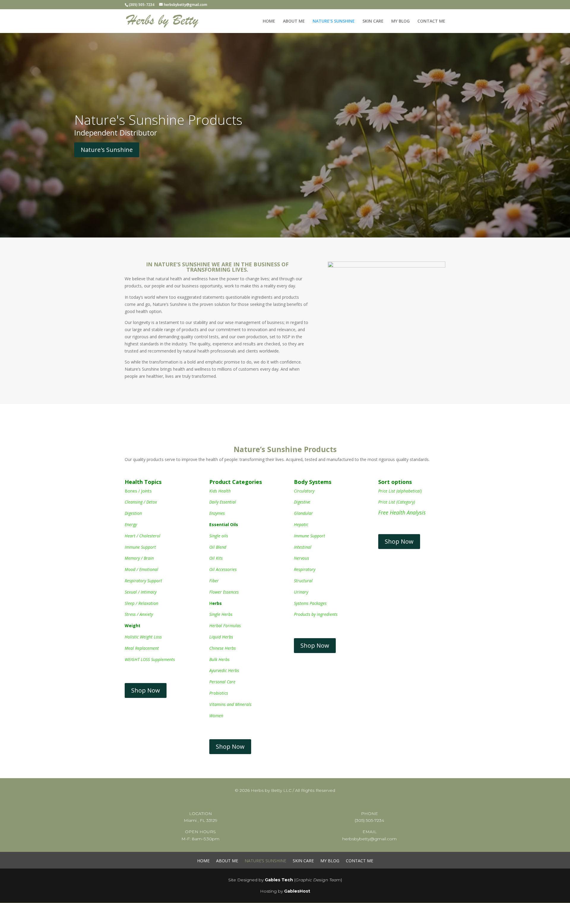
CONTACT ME (431, 21)
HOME (269, 21)
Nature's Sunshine (107, 150)
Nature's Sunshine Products (158, 120)
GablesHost (297, 891)
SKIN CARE (373, 21)
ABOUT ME (294, 21)
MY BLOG (400, 21)
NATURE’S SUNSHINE (334, 21)
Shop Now (145, 690)
